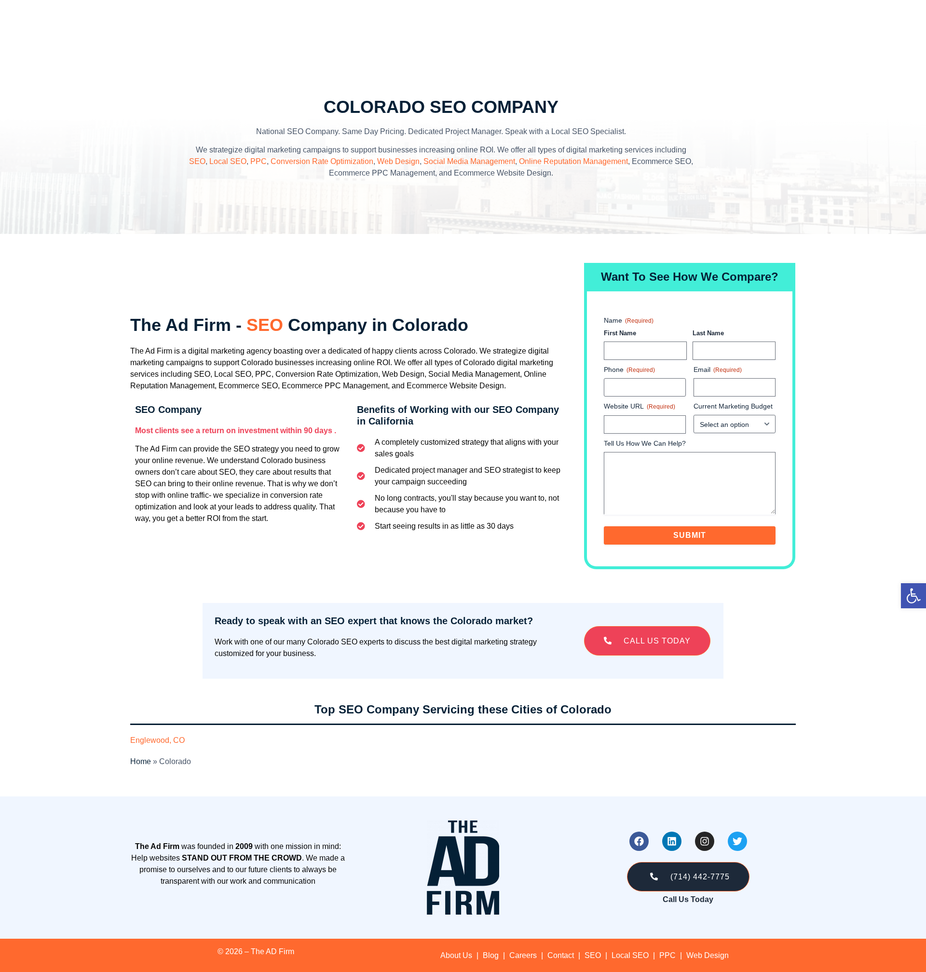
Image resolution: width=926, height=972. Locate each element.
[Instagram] (704, 841)
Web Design (398, 161)
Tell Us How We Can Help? (645, 443)
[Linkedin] (671, 841)
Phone (629, 369)
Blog (491, 955)
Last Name (708, 333)
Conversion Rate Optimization (322, 161)
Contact (560, 955)
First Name (620, 333)
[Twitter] (737, 841)
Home (140, 761)
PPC (258, 161)
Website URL (639, 406)
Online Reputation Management (573, 161)
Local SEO (227, 161)
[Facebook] (639, 841)
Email (718, 369)
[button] (647, 641)
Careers (523, 955)
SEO (197, 161)
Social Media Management (469, 161)
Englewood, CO (157, 740)
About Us (456, 955)
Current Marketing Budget (733, 406)
